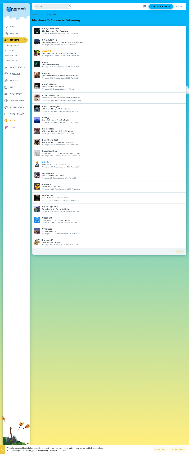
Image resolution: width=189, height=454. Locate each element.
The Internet (62, 164)
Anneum (46, 73)
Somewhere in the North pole (70, 153)
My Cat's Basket (68, 142)
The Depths (65, 120)
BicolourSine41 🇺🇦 (50, 95)
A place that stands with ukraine (68, 98)
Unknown (64, 198)
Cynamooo (47, 229)
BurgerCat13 (48, 129)
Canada (61, 176)
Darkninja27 (47, 240)
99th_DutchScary (50, 28)
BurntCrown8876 (50, 140)
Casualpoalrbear (50, 151)
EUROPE (60, 187)
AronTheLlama (49, 84)
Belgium (68, 109)
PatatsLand (64, 31)
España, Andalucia (69, 53)
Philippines (69, 131)
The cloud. (66, 220)
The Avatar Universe (71, 75)
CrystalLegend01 (50, 206)
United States (65, 209)
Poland (61, 87)
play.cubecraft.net (161, 6)
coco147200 (48, 173)
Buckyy (45, 117)
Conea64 (46, 184)
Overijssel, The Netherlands (74, 42)
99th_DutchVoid (49, 40)
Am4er (45, 62)
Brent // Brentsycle (51, 106)
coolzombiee (48, 195)
